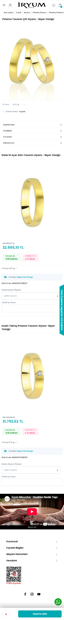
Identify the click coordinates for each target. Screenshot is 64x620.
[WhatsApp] (58, 602)
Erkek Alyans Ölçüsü (11, 290)
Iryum (22, 111)
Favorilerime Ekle (6, 613)
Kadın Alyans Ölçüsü (11, 464)
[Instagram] (32, 594)
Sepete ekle (40, 614)
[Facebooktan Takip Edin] (25, 594)
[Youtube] (39, 594)
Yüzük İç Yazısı (9, 302)
